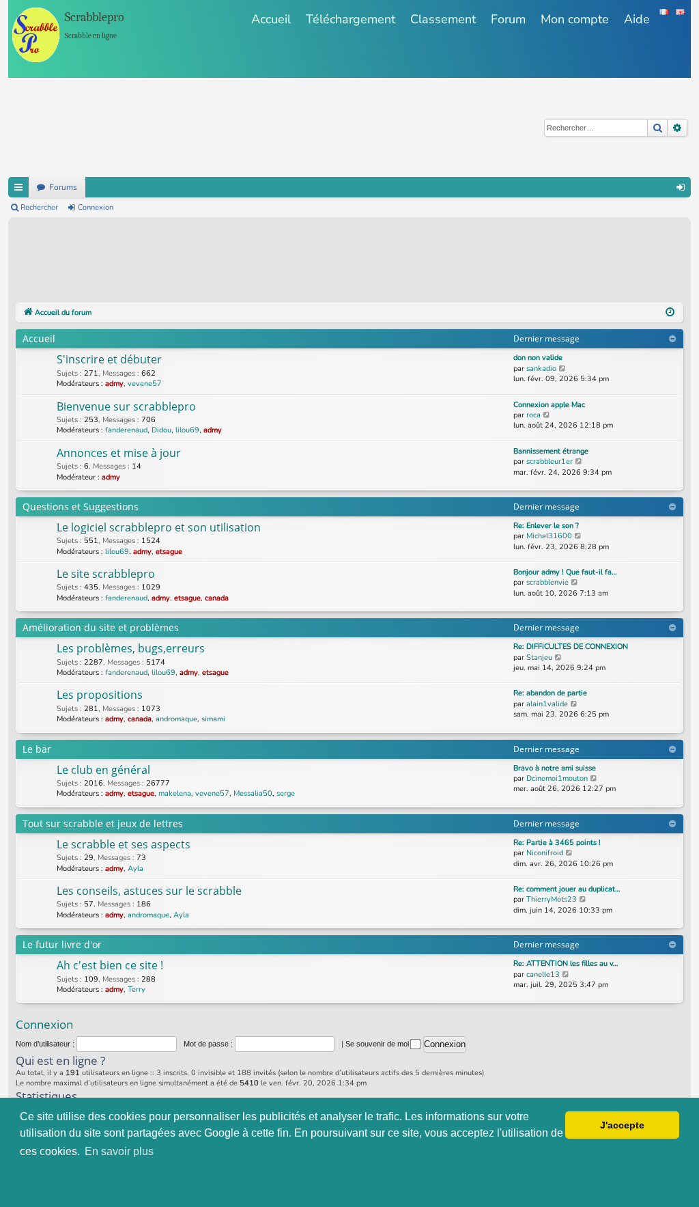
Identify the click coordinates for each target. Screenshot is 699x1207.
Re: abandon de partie (550, 693)
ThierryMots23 (551, 899)
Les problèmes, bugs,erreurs (131, 648)
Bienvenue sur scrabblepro (126, 406)
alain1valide (547, 704)
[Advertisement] (264, 262)
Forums (63, 187)
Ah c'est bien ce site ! (110, 965)
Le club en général (103, 769)
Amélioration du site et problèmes (101, 627)
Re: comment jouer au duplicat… (566, 889)
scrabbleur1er (549, 461)
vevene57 (145, 383)
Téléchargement (350, 19)
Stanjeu (539, 657)
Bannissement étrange (550, 451)
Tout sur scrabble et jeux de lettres (103, 823)
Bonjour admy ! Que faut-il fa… (565, 572)
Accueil (271, 19)
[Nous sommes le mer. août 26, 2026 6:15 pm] (670, 312)
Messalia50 (252, 793)
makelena (174, 793)
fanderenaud (126, 430)
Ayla (135, 868)
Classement (443, 19)
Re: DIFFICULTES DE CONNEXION (570, 646)
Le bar (37, 749)
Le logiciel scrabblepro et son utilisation (159, 527)
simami (213, 719)
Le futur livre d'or (62, 944)
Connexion (95, 207)
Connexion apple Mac (549, 405)
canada (217, 598)
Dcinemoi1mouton (557, 778)
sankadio (541, 368)
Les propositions (100, 694)
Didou (161, 430)
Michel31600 (549, 536)
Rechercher (39, 207)
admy (114, 383)
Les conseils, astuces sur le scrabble (149, 890)
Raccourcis (18, 187)
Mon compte (575, 19)
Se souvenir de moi (378, 1044)
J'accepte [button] (622, 1125)
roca (533, 415)
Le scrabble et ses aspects (123, 844)
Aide (637, 19)
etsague (169, 551)
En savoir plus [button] (119, 1151)
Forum (508, 19)
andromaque (176, 719)
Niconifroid (544, 853)
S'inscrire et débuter (109, 359)
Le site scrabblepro (106, 573)
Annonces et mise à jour (119, 452)
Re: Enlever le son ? (546, 526)
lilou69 (187, 430)
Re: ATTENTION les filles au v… (565, 963)
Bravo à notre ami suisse (554, 768)
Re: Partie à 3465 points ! (557, 842)
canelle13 (543, 974)
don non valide (537, 357)
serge (285, 793)
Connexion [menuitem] (680, 187)
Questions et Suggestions (81, 506)
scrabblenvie (547, 582)
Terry (136, 989)
